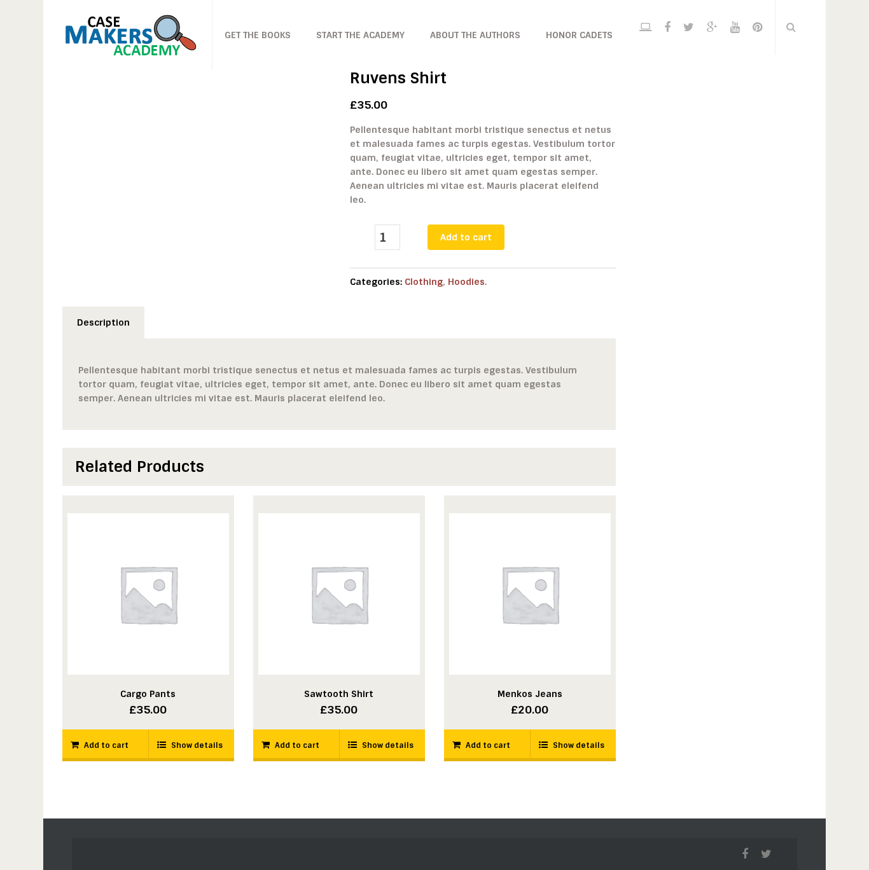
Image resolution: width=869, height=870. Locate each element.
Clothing (424, 281)
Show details (197, 745)
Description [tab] (103, 322)
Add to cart (466, 237)
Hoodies (466, 281)
